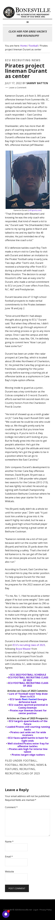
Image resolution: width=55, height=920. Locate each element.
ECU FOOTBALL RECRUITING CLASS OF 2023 (28, 679)
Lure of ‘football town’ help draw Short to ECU (28, 695)
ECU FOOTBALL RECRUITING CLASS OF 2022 (28, 684)
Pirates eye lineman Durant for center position (28, 712)
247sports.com (34, 210)
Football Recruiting (20, 764)
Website (9, 871)
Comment (11, 807)
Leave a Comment (17, 87)
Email (9, 856)
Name (9, 841)
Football (30, 760)
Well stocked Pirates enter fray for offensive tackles (28, 745)
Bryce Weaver (23, 648)
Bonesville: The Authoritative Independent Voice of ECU (27, 12)
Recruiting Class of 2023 (22, 773)
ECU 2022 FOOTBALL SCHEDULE (28, 674)
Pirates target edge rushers (28, 754)
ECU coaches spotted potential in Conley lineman (28, 706)
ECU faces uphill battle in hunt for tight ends (28, 739)
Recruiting (27, 769)
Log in (35, 909)
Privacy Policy (46, 909)
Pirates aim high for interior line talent (28, 750)
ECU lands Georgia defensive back (28, 701)
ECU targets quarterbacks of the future (28, 722)
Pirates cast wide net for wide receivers (28, 734)
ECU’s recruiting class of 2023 (29, 645)
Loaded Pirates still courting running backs (28, 728)
